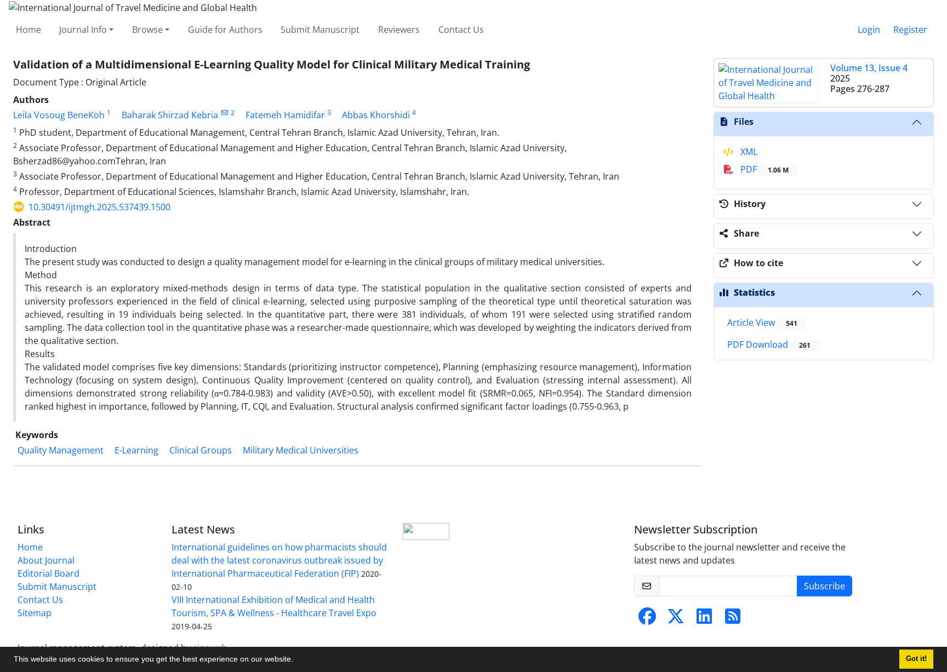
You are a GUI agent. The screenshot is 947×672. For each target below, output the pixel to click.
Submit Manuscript (320, 30)
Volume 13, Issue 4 (869, 68)
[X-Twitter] (676, 619)
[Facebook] (647, 619)
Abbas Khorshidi (376, 115)
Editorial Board (48, 573)
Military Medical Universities (300, 450)
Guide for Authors (225, 30)
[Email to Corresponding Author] (224, 112)
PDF (763, 169)
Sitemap (35, 613)
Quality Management (61, 450)
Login (869, 30)
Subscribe (824, 586)
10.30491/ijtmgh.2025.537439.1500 (99, 207)
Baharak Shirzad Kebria (170, 115)
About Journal (46, 560)
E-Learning (136, 450)
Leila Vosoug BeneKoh (59, 115)
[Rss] (733, 619)
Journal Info (83, 30)
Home (28, 30)
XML (747, 152)
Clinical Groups (200, 450)
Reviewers (399, 30)
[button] (297, 660)
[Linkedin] (704, 619)
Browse (147, 30)
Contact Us (461, 30)
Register (910, 30)
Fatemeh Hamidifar (285, 115)
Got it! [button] (916, 659)
